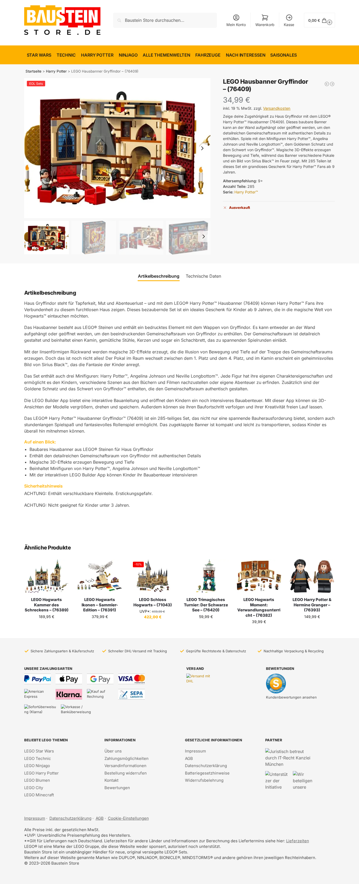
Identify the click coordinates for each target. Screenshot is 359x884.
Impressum (195, 751)
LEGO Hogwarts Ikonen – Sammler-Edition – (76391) (100, 604)
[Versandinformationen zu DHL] (199, 679)
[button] (319, 20)
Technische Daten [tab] (203, 276)
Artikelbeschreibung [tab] (158, 276)
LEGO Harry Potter (41, 773)
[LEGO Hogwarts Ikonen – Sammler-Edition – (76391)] (99, 576)
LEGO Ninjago (37, 765)
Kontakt (111, 780)
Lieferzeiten (297, 840)
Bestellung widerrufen (125, 773)
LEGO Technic (37, 758)
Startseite (33, 71)
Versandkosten (276, 108)
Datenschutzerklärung (206, 765)
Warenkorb (264, 24)
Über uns (113, 751)
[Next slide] (202, 148)
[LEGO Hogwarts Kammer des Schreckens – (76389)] (46, 576)
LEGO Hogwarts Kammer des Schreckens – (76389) (47, 604)
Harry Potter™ (246, 192)
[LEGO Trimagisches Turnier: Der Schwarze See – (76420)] (206, 576)
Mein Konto (236, 24)
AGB (189, 758)
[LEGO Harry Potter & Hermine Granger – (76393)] (312, 576)
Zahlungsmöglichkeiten (126, 758)
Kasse (289, 24)
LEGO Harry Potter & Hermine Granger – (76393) (312, 604)
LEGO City (33, 787)
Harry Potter (56, 71)
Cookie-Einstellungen (128, 818)
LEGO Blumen (37, 780)
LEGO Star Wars (39, 751)
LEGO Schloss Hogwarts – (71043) (152, 602)
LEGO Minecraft (39, 794)
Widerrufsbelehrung (204, 780)
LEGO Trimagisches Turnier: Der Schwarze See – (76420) (206, 604)
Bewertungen (117, 787)
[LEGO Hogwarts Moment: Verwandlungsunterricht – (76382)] (259, 576)
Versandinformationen (125, 765)
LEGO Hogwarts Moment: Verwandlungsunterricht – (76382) (258, 607)
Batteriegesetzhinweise (207, 773)
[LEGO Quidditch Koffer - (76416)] (332, 84)
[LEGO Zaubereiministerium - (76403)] (327, 84)
